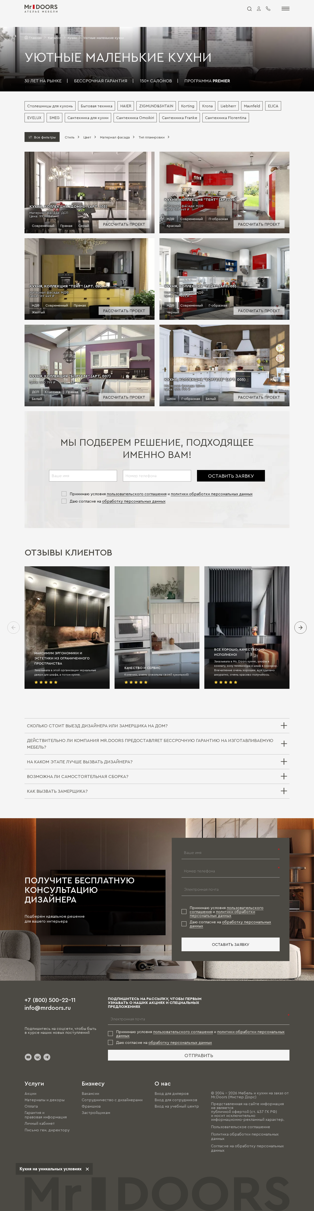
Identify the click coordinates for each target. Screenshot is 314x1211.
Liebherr (228, 106)
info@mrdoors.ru (48, 1007)
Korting (187, 106)
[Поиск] (249, 8)
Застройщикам (96, 1112)
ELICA (273, 106)
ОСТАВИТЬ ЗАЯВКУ (231, 475)
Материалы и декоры (45, 1100)
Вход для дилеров (172, 1093)
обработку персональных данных (134, 501)
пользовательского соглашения (137, 494)
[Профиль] (258, 8)
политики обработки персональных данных (212, 494)
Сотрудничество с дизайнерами (112, 1100)
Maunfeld (252, 106)
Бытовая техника (96, 106)
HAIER (125, 106)
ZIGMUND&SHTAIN (156, 106)
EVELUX (34, 118)
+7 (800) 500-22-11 (50, 999)
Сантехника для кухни (87, 118)
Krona (207, 106)
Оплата (31, 1106)
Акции (30, 1093)
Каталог (54, 37)
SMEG (54, 118)
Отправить (198, 1055)
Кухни (72, 37)
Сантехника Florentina (225, 118)
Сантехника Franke (179, 118)
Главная (35, 37)
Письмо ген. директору (47, 1130)
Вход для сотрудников (176, 1100)
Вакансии (90, 1093)
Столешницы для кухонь (50, 106)
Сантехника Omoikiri (135, 118)
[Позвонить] (268, 8)
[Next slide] (300, 627)
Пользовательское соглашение (240, 1127)
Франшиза (91, 1106)
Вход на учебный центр (177, 1106)
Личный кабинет (40, 1123)
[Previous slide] (13, 627)
